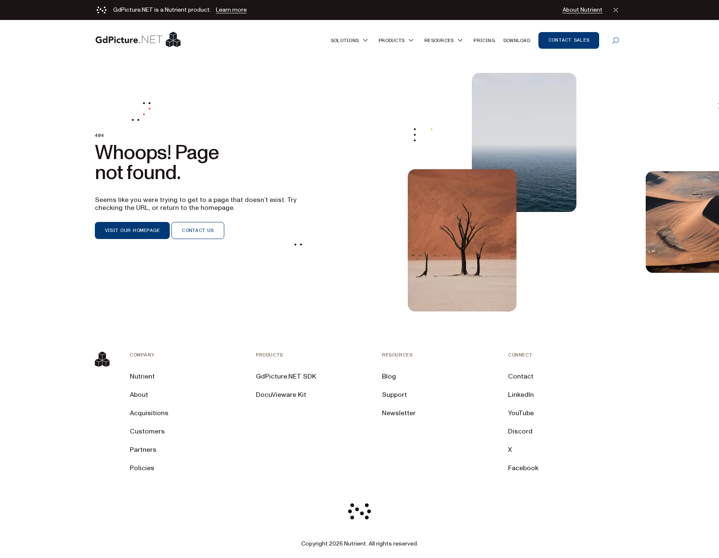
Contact (520, 376)
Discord (520, 431)
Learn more (231, 10)
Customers (147, 431)
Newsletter (399, 413)
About (139, 394)
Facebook (523, 468)
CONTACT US (197, 230)
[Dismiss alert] (615, 10)
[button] (350, 40)
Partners (143, 449)
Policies (142, 468)
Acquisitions (149, 413)
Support (394, 394)
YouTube (521, 413)
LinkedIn (521, 394)
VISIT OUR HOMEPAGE (132, 230)
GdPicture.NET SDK (286, 376)
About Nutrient (582, 10)
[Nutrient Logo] (138, 40)
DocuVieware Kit (281, 394)
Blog (389, 376)
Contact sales (568, 39)
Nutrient (142, 376)
